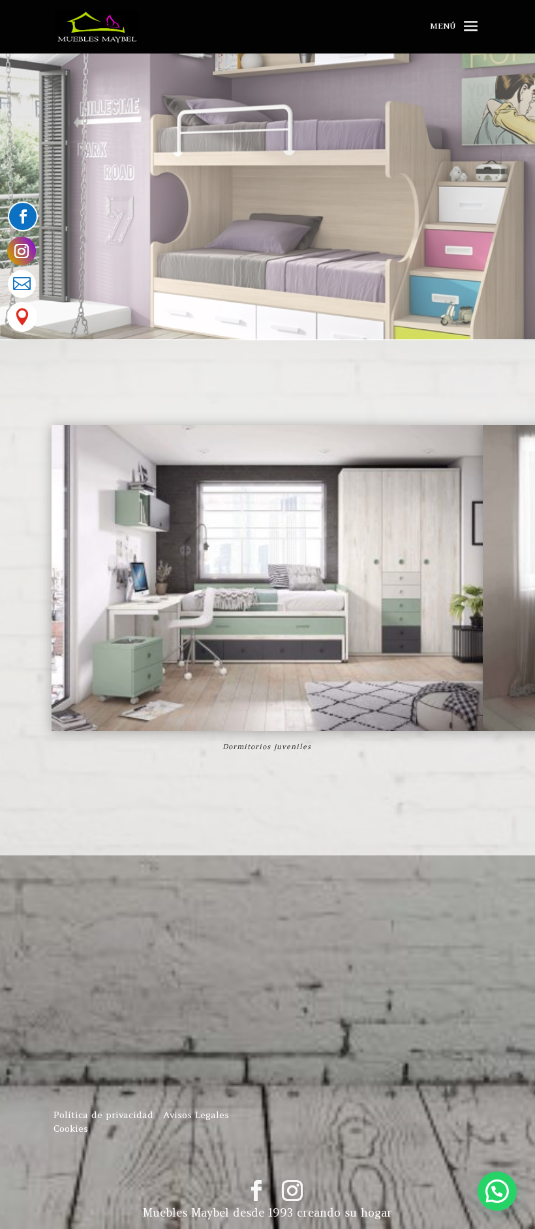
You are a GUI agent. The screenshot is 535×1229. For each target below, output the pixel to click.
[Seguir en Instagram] (21, 251)
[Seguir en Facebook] (23, 216)
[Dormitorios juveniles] (267, 728)
